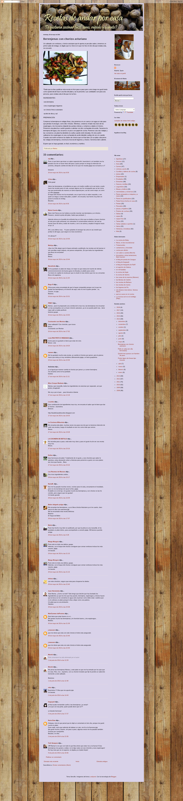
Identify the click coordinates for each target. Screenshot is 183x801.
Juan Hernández (54, 591)
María (50, 525)
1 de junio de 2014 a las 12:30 (58, 681)
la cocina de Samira (122, 275)
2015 (118, 316)
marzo (120, 366)
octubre (121, 327)
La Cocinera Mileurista (56, 422)
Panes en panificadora (123, 198)
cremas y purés (121, 169)
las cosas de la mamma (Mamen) (127, 277)
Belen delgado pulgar (56, 504)
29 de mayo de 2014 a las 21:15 (59, 553)
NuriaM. (51, 484)
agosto (120, 333)
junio (120, 339)
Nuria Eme (51, 720)
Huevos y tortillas (122, 184)
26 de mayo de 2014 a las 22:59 (59, 360)
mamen (50, 352)
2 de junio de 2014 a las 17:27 (58, 714)
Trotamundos (120, 245)
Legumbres (120, 186)
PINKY (50, 303)
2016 (118, 313)
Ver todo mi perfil (120, 73)
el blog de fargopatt (122, 262)
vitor (49, 687)
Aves (117, 164)
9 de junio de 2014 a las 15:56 (58, 753)
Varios (118, 226)
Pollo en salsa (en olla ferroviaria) (125, 350)
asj (49, 158)
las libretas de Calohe (123, 280)
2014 (118, 319)
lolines (50, 578)
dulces (118, 174)
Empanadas (120, 176)
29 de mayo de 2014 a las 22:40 (59, 584)
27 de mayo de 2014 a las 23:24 (59, 465)
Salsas (118, 213)
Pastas (118, 203)
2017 (118, 310)
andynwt (93, 776)
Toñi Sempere (53, 743)
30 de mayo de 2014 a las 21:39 (59, 623)
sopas (118, 216)
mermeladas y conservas (124, 191)
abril (120, 363)
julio (119, 336)
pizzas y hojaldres (122, 208)
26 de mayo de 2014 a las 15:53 (59, 315)
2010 (118, 384)
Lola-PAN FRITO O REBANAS (58, 338)
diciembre (121, 321)
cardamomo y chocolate (124, 248)
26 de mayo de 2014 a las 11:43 (59, 278)
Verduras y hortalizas (123, 229)
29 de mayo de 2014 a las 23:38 (59, 607)
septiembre (122, 330)
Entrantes (119, 181)
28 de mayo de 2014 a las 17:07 (59, 518)
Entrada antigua (102, 761)
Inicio (77, 761)
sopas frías (120, 219)
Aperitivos (119, 159)
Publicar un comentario (53, 757)
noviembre (122, 324)
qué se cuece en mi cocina (125, 294)
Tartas (118, 221)
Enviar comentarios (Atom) (62, 765)
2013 (118, 376)
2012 (118, 379)
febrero (121, 369)
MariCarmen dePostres (56, 613)
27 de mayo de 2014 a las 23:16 (59, 448)
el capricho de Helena (123, 267)
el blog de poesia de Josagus (126, 259)
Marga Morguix (53, 541)
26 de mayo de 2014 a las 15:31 (59, 296)
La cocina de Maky (122, 240)
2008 (118, 390)
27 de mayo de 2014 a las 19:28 (59, 432)
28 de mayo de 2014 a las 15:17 (59, 477)
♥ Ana (50, 179)
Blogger (113, 776)
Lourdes (51, 402)
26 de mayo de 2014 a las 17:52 (59, 331)
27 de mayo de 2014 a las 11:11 (59, 376)
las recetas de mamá (123, 285)
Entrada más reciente (51, 761)
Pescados (119, 206)
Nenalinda (51, 266)
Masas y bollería (121, 189)
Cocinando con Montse (56, 321)
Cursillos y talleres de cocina (125, 171)
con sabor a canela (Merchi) (125, 253)
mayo (120, 342)
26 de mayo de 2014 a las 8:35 (58, 203)
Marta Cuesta (53, 210)
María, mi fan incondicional (125, 243)
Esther (50, 455)
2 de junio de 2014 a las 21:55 (58, 736)
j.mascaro (51, 630)
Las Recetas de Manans (56, 471)
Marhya (50, 245)
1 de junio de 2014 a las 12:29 (58, 660)
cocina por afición (122, 250)
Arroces (118, 161)
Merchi (50, 654)
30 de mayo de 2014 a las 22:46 (59, 636)
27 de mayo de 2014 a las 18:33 (59, 415)
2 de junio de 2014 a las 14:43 (58, 695)
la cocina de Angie (122, 272)
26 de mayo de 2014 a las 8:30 (58, 172)
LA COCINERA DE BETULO (57, 439)
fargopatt (51, 702)
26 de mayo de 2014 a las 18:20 (59, 346)
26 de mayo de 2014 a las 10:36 (59, 239)
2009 (118, 387)
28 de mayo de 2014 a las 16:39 (59, 498)
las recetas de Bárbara (123, 282)
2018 (118, 307)
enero (120, 372)
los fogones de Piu (122, 287)
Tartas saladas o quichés (124, 224)
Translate (130, 112)
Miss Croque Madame (56, 383)
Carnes (118, 166)
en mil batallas (121, 269)
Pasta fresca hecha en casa (125, 201)
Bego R (50, 284)
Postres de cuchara (122, 211)
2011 (118, 382)
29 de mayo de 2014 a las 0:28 (58, 535)
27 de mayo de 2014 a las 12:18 (59, 395)
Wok (117, 231)
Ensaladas (119, 179)
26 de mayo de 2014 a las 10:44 (59, 259)
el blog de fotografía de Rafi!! (126, 264)
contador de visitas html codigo (124, 120)
